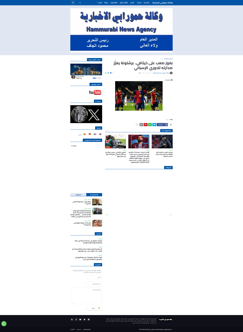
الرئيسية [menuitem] (146, 2)
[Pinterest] (146, 124)
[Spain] (84, 135)
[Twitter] (108, 72)
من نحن (79, 329)
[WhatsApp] (105, 72)
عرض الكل (107, 130)
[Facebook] (111, 72)
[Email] (141, 124)
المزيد (80, 135)
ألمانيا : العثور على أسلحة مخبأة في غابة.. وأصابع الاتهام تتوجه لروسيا (88, 242)
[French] (94, 135)
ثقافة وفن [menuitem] (113, 2)
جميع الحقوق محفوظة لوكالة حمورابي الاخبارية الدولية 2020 (155, 329)
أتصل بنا (72, 329)
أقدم (107, 215)
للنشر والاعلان (86, 329)
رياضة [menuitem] (106, 2)
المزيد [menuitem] (100, 2)
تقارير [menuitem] (132, 2)
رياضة (161, 58)
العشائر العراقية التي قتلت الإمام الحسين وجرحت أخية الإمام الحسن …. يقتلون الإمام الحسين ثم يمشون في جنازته (80, 214)
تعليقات (78, 194)
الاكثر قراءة (94, 194)
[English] (99, 135)
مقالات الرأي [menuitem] (124, 2)
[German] (89, 135)
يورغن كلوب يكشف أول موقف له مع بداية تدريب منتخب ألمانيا (164, 154)
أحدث (170, 215)
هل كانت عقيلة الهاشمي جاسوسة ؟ (82, 224)
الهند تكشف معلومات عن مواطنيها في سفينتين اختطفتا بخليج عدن (88, 258)
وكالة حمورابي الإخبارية (162, 2)
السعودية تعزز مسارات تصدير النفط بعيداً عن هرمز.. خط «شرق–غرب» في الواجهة (87, 250)
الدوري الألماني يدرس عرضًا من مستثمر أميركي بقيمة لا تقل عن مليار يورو (115, 154)
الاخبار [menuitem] (139, 2)
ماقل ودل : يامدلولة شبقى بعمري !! (81, 203)
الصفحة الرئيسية (168, 58)
